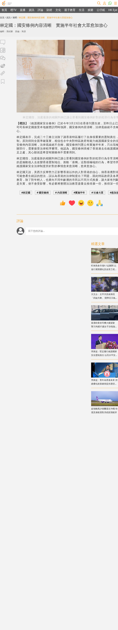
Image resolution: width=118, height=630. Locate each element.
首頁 (4, 10)
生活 (81, 10)
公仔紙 (101, 10)
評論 (40, 10)
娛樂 (90, 10)
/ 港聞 (14, 17)
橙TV (13, 10)
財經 (49, 10)
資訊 (31, 10)
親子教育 (69, 10)
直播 (22, 10)
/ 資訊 (8, 17)
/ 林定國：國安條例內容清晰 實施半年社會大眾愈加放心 (45, 17)
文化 (58, 10)
